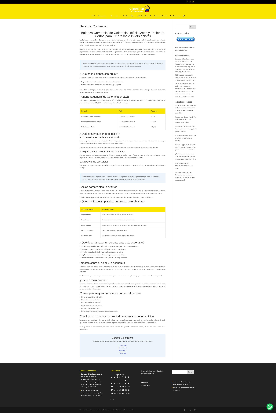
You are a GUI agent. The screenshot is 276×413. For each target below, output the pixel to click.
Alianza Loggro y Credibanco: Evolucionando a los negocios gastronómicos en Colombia (185, 147)
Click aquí (184, 50)
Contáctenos (175, 16)
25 (115, 393)
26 (117, 393)
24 (112, 393)
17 (112, 390)
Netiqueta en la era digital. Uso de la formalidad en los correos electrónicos (185, 119)
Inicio (94, 16)
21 (123, 390)
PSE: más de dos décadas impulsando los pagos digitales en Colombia (185, 77)
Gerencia (123, 353)
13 (120, 387)
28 (123, 393)
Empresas (102, 16)
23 (129, 390)
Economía (114, 16)
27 (120, 393)
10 (112, 387)
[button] (270, 406)
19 (117, 390)
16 (129, 387)
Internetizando (149, 373)
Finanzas (122, 350)
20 (120, 390)
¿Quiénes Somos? (144, 16)
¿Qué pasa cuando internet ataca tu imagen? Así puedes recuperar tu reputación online (185, 156)
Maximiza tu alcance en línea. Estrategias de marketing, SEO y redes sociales (185, 128)
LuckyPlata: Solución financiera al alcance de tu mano (184, 165)
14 (123, 387)
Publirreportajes (129, 16)
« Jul (112, 399)
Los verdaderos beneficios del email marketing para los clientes (185, 138)
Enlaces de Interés (160, 16)
